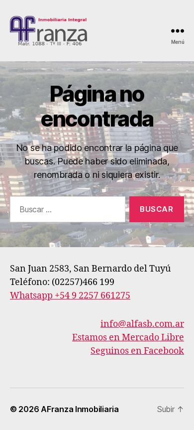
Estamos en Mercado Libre (128, 337)
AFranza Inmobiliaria (80, 409)
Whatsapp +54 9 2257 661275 (70, 295)
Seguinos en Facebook (137, 351)
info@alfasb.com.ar (142, 324)
